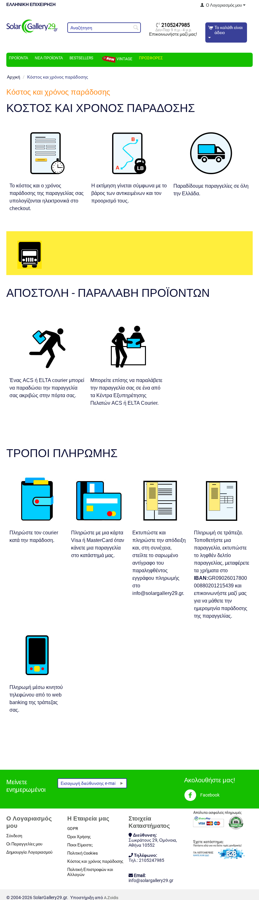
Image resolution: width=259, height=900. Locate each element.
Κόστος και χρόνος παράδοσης (95, 861)
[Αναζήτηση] (136, 28)
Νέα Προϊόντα (49, 58)
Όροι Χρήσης (79, 836)
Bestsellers (81, 58)
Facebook (209, 794)
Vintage (124, 59)
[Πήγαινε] (122, 783)
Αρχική (13, 76)
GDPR (72, 828)
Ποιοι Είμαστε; (80, 845)
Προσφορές (151, 58)
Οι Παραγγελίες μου (24, 844)
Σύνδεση (14, 835)
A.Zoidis (111, 897)
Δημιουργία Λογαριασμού (29, 852)
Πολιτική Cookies (82, 853)
